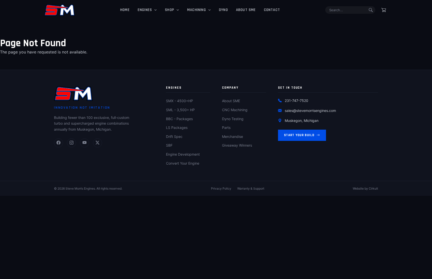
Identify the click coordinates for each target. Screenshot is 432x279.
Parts (226, 127)
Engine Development (183, 154)
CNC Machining (235, 110)
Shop (169, 9)
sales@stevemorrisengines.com (310, 110)
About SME (246, 9)
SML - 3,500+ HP (180, 110)
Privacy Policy (221, 188)
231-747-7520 (296, 100)
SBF (169, 145)
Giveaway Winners (237, 145)
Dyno (223, 9)
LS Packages (177, 127)
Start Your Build (299, 135)
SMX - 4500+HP (179, 101)
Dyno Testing (233, 119)
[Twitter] (97, 142)
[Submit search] (370, 9)
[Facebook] (58, 142)
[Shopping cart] (383, 10)
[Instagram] (71, 142)
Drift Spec (174, 136)
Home (125, 9)
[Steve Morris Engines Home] (59, 10)
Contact (272, 9)
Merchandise (232, 136)
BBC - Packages (179, 119)
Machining (196, 9)
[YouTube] (84, 142)
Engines (145, 9)
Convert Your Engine (182, 163)
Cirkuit (373, 188)
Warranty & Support (250, 188)
